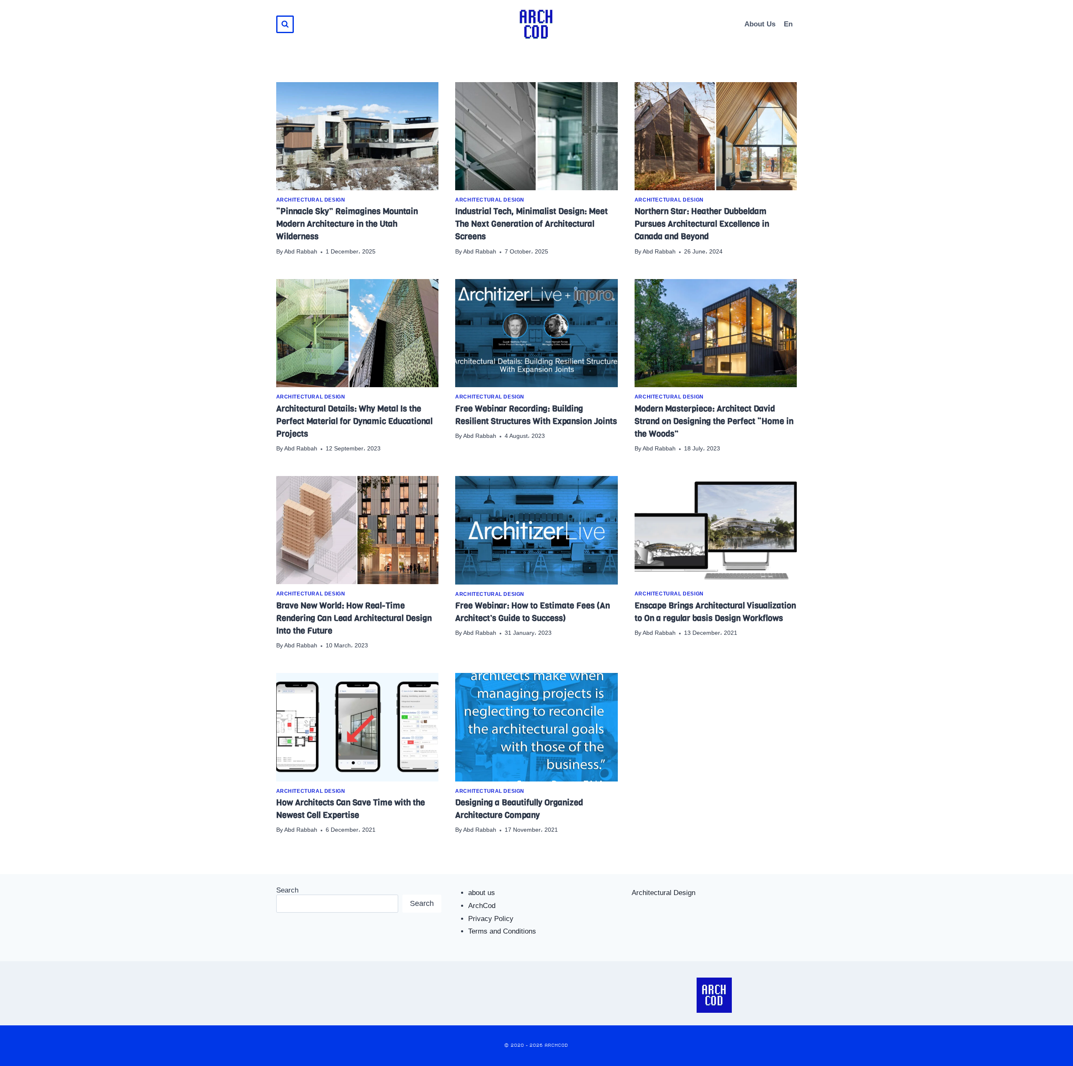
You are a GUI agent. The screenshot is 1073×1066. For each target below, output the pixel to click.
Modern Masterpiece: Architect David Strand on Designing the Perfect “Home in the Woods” (714, 421)
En (788, 24)
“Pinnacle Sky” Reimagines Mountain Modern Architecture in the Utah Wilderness (347, 224)
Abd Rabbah (300, 251)
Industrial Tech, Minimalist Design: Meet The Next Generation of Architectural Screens (531, 224)
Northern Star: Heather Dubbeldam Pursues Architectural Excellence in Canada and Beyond (702, 224)
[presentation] (357, 136)
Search (287, 890)
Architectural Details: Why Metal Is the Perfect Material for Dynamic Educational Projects (354, 421)
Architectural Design (310, 200)
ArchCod (481, 906)
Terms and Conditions (502, 931)
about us (481, 893)
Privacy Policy (490, 919)
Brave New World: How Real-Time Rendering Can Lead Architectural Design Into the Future (354, 618)
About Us (759, 24)
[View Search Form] (285, 24)
